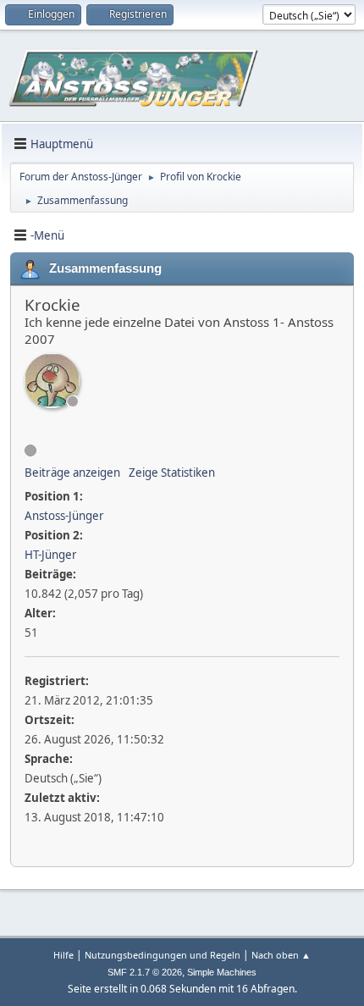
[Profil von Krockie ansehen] (52, 380)
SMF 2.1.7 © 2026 (145, 972)
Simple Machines (221, 972)
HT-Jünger (51, 554)
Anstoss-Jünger (64, 515)
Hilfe (63, 954)
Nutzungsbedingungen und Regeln (162, 954)
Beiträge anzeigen (72, 472)
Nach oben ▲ (281, 954)
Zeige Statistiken (172, 472)
